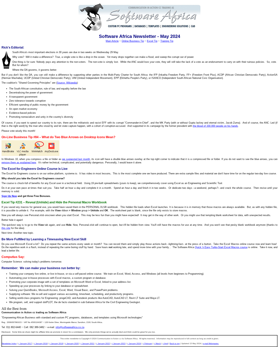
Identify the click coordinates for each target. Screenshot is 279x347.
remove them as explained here (19, 162)
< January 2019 (56, 343)
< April (165, 343)
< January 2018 (41, 343)
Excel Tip (152, 41)
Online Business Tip (133, 41)
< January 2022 (103, 343)
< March (157, 343)
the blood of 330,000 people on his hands (215, 126)
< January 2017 (25, 343)
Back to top (175, 343)
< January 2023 (118, 343)
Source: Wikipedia (67, 82)
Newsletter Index (9, 343)
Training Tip (166, 41)
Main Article (112, 41)
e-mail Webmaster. (211, 343)
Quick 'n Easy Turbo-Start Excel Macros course (221, 247)
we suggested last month (76, 159)
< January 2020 (72, 343)
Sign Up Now (9, 196)
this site (6, 228)
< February (147, 343)
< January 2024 (134, 343)
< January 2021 (87, 343)
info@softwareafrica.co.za (70, 327)
